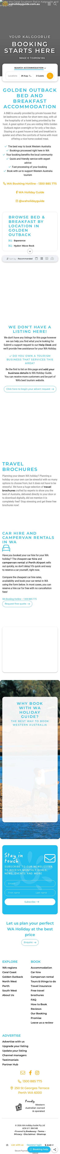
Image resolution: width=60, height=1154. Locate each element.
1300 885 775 (32, 1081)
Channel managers (14, 1055)
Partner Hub (10, 1064)
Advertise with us (13, 1041)
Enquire (28, 942)
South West (9, 990)
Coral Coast (9, 972)
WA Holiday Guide (31, 192)
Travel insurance (41, 986)
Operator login (34, 1145)
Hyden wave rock (24, 245)
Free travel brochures (37, 993)
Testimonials (10, 1059)
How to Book (39, 1004)
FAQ (33, 999)
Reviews (36, 1008)
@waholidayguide (31, 201)
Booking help (40, 1149)
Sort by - (13, 259)
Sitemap (41, 1134)
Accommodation (41, 967)
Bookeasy (31, 1131)
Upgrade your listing (15, 1046)
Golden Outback (12, 976)
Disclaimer (29, 1134)
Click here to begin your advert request (28, 389)
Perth (6, 986)
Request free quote (15, 603)
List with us (17, 1145)
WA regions (9, 967)
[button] (30, 68)
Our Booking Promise (39, 1016)
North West (9, 981)
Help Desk (45, 344)
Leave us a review (42, 1022)
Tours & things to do (43, 981)
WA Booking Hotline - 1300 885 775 (31, 183)
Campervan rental (42, 976)
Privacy (18, 1134)
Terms (41, 1131)
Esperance (20, 240)
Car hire (36, 972)
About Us (8, 995)
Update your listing (14, 1050)
